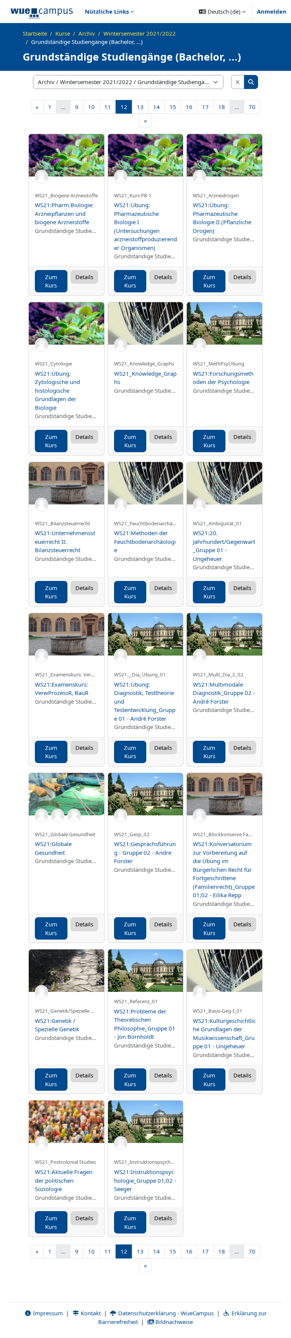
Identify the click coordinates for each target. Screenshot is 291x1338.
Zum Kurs (51, 281)
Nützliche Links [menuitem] (107, 11)
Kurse (62, 33)
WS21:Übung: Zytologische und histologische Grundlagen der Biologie (57, 390)
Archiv (86, 33)
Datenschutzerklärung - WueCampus (165, 1313)
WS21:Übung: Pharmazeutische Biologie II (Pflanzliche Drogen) (222, 217)
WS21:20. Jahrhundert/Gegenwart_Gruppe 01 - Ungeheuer (224, 545)
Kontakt (90, 1313)
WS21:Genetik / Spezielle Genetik (57, 1025)
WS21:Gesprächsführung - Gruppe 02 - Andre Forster (145, 852)
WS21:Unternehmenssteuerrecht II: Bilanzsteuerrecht (65, 541)
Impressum (47, 1313)
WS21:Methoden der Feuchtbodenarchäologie (145, 541)
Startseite (35, 33)
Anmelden (271, 11)
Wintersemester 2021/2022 (139, 33)
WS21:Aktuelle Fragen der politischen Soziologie (63, 1180)
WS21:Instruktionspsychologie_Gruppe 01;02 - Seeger (145, 1180)
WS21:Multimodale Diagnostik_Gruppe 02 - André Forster (224, 693)
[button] (222, 11)
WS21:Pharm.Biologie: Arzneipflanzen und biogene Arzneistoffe (64, 213)
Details (84, 277)
